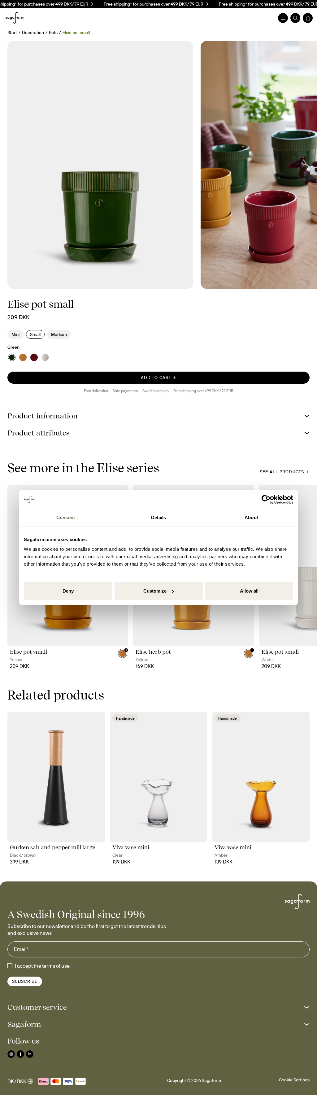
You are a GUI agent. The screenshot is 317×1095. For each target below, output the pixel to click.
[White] (45, 357)
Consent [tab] (65, 517)
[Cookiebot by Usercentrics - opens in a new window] (266, 499)
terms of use (56, 966)
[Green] (11, 357)
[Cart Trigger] (308, 18)
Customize (155, 591)
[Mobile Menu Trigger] (283, 18)
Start (12, 32)
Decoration (33, 32)
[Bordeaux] (34, 357)
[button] (158, 415)
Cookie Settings (294, 1080)
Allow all (249, 591)
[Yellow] (23, 357)
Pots (53, 32)
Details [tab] (158, 517)
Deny (68, 591)
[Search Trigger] (295, 18)
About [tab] (251, 517)
